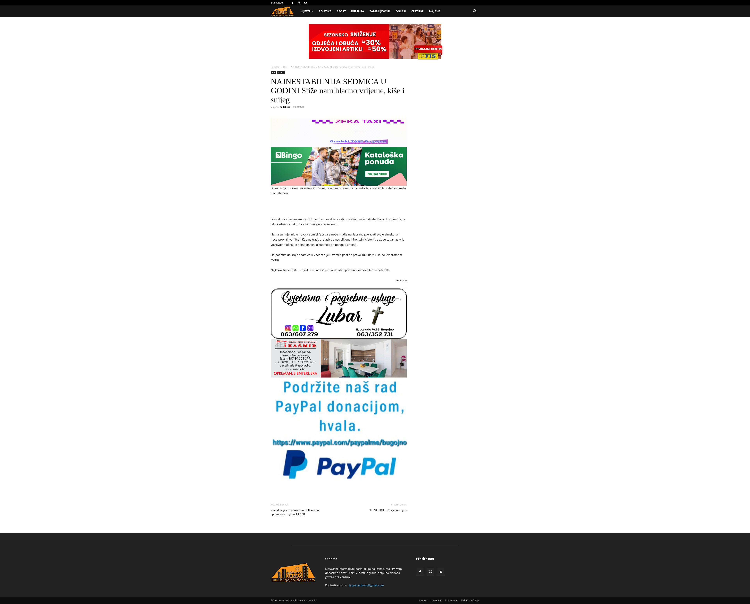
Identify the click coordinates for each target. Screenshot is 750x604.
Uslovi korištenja (470, 600)
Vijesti (305, 11)
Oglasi (401, 11)
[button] (474, 11)
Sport (341, 11)
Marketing (436, 600)
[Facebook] (293, 2)
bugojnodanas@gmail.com (366, 585)
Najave (434, 11)
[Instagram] (299, 2)
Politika (325, 11)
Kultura (357, 11)
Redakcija (285, 106)
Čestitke (417, 11)
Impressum (451, 600)
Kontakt (423, 600)
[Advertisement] (338, 207)
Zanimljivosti (380, 11)
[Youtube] (305, 2)
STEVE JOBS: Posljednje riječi (388, 510)
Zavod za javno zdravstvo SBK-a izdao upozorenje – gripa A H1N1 (296, 512)
